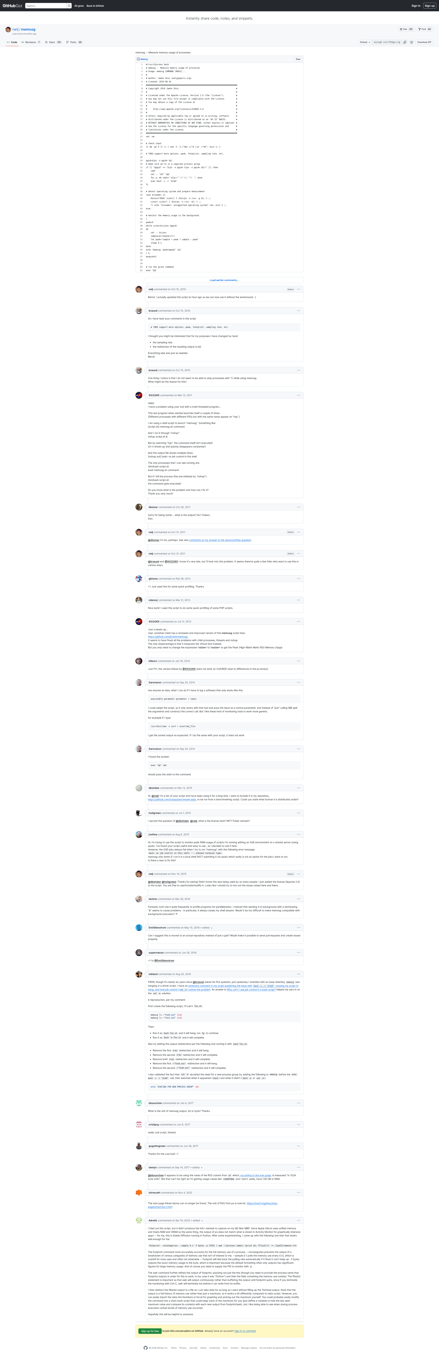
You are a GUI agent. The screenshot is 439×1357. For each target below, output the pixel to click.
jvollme (153, 834)
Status (203, 1348)
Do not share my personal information (277, 1348)
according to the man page (255, 1175)
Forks (76, 42)
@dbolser (153, 540)
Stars (55, 42)
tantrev (153, 898)
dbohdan (154, 787)
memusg (28, 29)
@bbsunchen (156, 1175)
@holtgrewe (169, 881)
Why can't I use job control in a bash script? (251, 989)
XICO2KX (154, 395)
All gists (79, 5)
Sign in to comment (245, 1330)
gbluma (153, 578)
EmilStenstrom (157, 927)
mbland (153, 974)
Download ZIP (424, 42)
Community (214, 1348)
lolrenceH (154, 1192)
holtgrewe (155, 812)
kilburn (153, 660)
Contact (234, 1348)
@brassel (153, 561)
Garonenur (155, 682)
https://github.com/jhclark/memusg (168, 636)
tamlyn (153, 1167)
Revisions (32, 42)
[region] (219, 167)
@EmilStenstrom (164, 960)
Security (193, 1348)
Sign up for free (150, 1331)
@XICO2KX (171, 561)
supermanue (156, 952)
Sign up (430, 5)
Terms (174, 1348)
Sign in (416, 5)
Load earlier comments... (224, 280)
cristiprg (154, 1124)
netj (15, 29)
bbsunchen (155, 1103)
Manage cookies (249, 1348)
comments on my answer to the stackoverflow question (220, 540)
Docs (225, 1348)
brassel (153, 310)
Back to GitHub (95, 5)
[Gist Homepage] (12, 6)
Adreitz (153, 1220)
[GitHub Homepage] (146, 1348)
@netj (155, 795)
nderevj (153, 600)
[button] (405, 42)
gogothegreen (157, 1145)
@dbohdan (182, 820)
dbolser (153, 507)
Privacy (183, 1348)
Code (14, 42)
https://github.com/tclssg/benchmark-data (172, 799)
